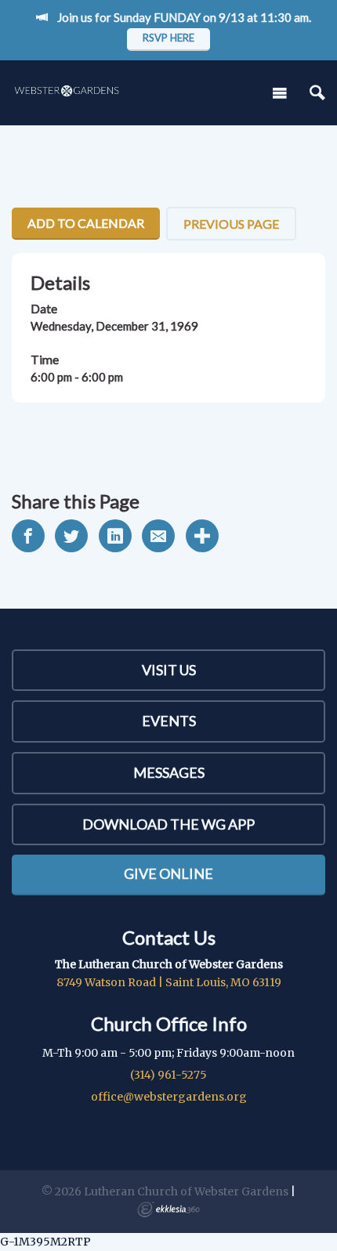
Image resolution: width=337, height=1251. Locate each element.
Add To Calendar (85, 222)
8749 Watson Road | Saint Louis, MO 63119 (168, 982)
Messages (169, 772)
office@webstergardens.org (169, 1097)
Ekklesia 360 (168, 1209)
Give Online (168, 873)
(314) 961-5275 (168, 1075)
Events (169, 720)
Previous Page (231, 223)
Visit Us (169, 669)
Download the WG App (168, 824)
